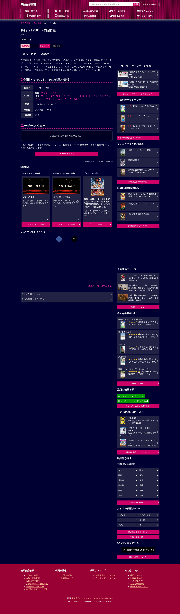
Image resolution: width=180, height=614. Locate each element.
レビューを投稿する (66, 154)
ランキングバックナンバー (107, 578)
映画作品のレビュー (35, 586)
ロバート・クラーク (91, 96)
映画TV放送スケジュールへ (137, 452)
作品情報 (37, 23)
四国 (141, 490)
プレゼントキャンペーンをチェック (137, 94)
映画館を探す (35, 16)
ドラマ (24, 39)
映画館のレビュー (69, 578)
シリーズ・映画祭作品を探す (137, 406)
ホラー (142, 525)
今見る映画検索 (149, 4)
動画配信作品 (118, 16)
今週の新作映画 (91, 11)
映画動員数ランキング (105, 575)
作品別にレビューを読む (37, 589)
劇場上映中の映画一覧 (137, 182)
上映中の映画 (63, 11)
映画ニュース (63, 16)
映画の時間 (25, 23)
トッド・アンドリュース (70, 96)
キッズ (142, 520)
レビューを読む (146, 16)
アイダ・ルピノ (48, 93)
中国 (120, 490)
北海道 (121, 480)
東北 (141, 480)
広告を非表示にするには (100, 286)
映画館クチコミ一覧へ (137, 532)
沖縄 (141, 496)
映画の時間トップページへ (33, 299)
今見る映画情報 (137, 584)
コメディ (122, 525)
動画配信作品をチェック (138, 226)
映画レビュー (137, 383)
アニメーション (146, 515)
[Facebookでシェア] (59, 239)
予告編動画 (91, 16)
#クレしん (139, 396)
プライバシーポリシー (103, 598)
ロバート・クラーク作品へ (66, 224)
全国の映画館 (67, 575)
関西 (120, 475)
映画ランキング (146, 11)
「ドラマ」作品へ (96, 224)
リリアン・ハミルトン (56, 99)
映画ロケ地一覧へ (137, 537)
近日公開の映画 (118, 11)
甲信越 (121, 485)
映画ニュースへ (137, 307)
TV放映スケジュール (139, 581)
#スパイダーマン (125, 396)
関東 (141, 470)
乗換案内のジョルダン (81, 598)
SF (119, 520)
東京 (120, 470)
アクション (123, 515)
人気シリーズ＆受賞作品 (37, 584)
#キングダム (142, 401)
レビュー (43, 46)
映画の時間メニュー (34, 11)
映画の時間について (137, 557)
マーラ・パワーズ (49, 96)
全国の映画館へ (137, 502)
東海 (141, 475)
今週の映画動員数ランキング (130, 138)
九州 (120, 496)
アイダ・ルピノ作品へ (35, 224)
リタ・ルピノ (74, 99)
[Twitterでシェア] (74, 239)
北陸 (141, 485)
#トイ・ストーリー (125, 401)
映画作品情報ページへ (31, 294)
